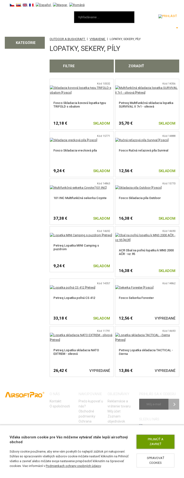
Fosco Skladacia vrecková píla (75, 150)
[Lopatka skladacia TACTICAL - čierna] (147, 335)
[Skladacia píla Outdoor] (138, 187)
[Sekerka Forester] (134, 287)
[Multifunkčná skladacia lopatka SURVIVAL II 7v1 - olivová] (147, 88)
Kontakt (55, 401)
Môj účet (114, 411)
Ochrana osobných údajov (91, 423)
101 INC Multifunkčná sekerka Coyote (80, 198)
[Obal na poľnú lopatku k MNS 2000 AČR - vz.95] (147, 235)
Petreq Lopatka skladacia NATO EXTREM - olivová (76, 352)
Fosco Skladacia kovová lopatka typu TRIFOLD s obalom (79, 104)
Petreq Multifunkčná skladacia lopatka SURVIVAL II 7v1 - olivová (146, 104)
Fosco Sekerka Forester (136, 298)
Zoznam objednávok (116, 418)
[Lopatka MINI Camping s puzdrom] (81, 235)
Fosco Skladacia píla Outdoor (140, 198)
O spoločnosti (60, 406)
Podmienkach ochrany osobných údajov (73, 466)
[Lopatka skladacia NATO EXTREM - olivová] (82, 335)
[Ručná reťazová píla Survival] (142, 140)
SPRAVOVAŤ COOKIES (155, 460)
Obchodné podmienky (87, 413)
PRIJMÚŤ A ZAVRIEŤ (155, 441)
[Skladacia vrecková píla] (73, 140)
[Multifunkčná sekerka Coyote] (78, 187)
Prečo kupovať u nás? (91, 403)
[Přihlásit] (167, 16)
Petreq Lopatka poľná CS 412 (74, 298)
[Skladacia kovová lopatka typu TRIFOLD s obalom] (82, 88)
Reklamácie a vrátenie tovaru (119, 403)
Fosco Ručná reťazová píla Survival (143, 150)
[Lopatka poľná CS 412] (72, 287)
